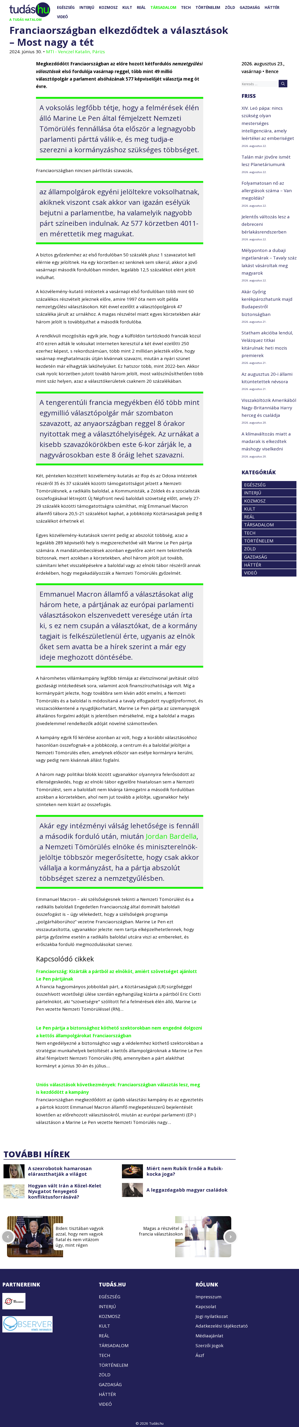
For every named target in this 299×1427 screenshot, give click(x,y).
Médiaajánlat (209, 1336)
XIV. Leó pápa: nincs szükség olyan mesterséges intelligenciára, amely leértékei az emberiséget (268, 123)
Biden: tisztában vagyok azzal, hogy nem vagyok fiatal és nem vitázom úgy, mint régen (79, 1236)
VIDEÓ (62, 16)
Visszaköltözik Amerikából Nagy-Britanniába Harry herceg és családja (269, 407)
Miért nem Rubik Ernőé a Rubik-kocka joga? (184, 1171)
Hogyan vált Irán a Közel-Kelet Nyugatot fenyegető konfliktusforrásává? (64, 1191)
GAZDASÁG (250, 7)
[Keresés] (283, 83)
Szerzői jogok (209, 1345)
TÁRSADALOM (163, 7)
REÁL (141, 7)
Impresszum (208, 1297)
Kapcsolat (206, 1306)
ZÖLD (230, 7)
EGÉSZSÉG (66, 7)
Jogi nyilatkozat (212, 1316)
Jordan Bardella (171, 836)
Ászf (200, 1355)
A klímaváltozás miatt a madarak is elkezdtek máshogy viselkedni (266, 441)
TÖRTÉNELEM (208, 7)
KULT (127, 7)
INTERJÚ (86, 7)
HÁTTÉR (272, 7)
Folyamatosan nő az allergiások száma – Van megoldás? (267, 190)
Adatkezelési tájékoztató (222, 1326)
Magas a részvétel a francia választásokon (161, 1231)
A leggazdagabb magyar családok (187, 1190)
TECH (186, 7)
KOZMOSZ (108, 7)
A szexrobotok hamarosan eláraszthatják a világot (60, 1171)
